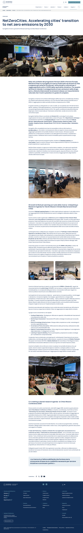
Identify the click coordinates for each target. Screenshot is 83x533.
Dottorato (44, 499)
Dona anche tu (8, 521)
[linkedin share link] (41, 476)
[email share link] (44, 476)
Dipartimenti (7, 499)
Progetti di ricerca (46, 495)
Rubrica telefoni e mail (66, 517)
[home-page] (5, 7)
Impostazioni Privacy (70, 527)
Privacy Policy (62, 527)
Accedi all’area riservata (74, 2)
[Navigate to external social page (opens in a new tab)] (43, 485)
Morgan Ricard (48, 123)
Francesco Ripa (65, 123)
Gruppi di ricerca (46, 497)
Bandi (44, 507)
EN (65, 2)
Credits (44, 527)
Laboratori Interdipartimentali (67, 497)
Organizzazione (26, 495)
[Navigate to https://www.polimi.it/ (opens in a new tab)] (7, 2)
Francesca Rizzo (50, 119)
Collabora (66, 7)
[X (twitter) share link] (39, 476)
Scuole (6, 495)
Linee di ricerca (45, 493)
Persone (59, 7)
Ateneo (6, 493)
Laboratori (52, 7)
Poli (5, 497)
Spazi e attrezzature (27, 497)
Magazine (73, 7)
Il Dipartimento (38, 7)
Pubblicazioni (64, 509)
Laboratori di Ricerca (66, 495)
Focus (13, 10)
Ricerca (46, 7)
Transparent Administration (52, 527)
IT (63, 2)
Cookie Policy (45, 529)
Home (4, 10)
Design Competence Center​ (67, 493)
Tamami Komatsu (58, 121)
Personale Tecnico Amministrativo (29, 507)
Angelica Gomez (38, 123)
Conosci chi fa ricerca (66, 505)
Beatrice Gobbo (67, 121)
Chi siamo (25, 493)
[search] (79, 7)
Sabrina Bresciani (39, 121)
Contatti (63, 515)
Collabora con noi (46, 505)
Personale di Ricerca (27, 505)
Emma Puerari (48, 121)
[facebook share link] (36, 476)
